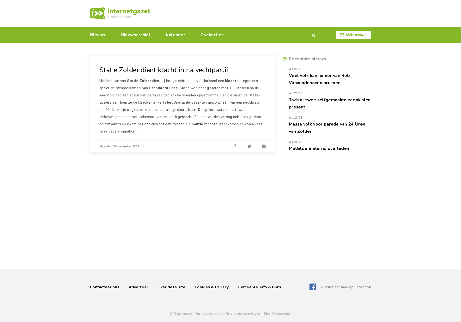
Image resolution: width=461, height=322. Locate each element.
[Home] (120, 13)
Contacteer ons (104, 287)
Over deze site (172, 287)
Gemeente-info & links (259, 287)
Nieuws (97, 35)
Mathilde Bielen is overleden (319, 148)
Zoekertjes (212, 35)
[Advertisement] (263, 13)
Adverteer (138, 287)
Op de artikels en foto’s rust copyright (227, 313)
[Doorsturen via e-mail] (264, 146)
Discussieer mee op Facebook (346, 287)
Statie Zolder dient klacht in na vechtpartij (163, 70)
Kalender (175, 35)
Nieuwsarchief (136, 35)
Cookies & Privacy (212, 287)
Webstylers (281, 313)
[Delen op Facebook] (235, 146)
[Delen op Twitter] (249, 146)
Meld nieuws (356, 35)
